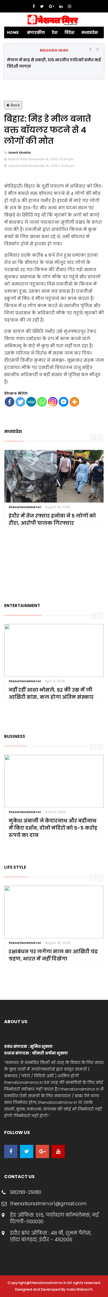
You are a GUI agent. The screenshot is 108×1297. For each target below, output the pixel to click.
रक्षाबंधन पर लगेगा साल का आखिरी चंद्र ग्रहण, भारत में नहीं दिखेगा (53, 955)
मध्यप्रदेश (89, 32)
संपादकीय (36, 32)
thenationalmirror (25, 507)
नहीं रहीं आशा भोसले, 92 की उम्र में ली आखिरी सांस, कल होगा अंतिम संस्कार (51, 693)
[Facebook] (34, 6)
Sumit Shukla (19, 152)
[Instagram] (69, 6)
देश (55, 32)
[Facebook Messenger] (63, 402)
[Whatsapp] (42, 402)
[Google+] (52, 6)
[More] (74, 402)
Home (13, 32)
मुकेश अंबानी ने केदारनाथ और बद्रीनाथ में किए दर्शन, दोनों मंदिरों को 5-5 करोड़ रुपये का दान (53, 828)
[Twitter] (42, 6)
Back (15, 105)
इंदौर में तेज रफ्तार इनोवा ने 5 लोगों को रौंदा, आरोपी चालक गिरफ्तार (52, 519)
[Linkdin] (61, 6)
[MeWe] (31, 402)
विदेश (69, 32)
